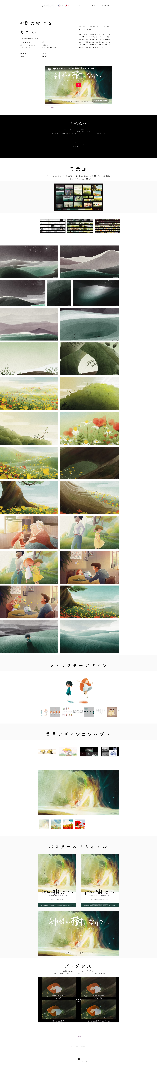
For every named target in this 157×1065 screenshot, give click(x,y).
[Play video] (78, 936)
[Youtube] (43, 56)
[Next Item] (116, 624)
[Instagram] (46, 56)
